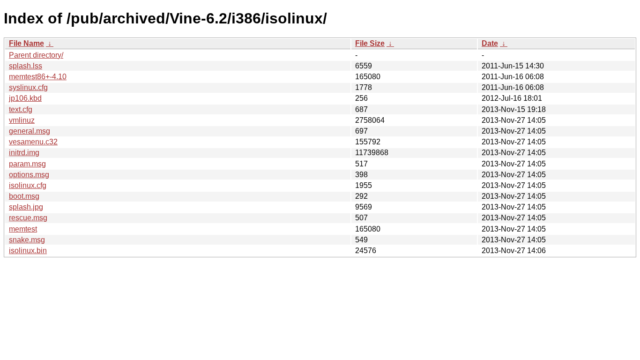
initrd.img (24, 153)
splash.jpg (26, 207)
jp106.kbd (25, 98)
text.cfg (20, 109)
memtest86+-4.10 (38, 77)
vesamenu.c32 (33, 142)
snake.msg (27, 240)
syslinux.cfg (28, 87)
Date (490, 43)
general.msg (29, 131)
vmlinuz (22, 120)
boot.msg (24, 196)
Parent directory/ (36, 55)
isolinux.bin (28, 251)
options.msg (29, 175)
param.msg (27, 164)
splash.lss (25, 66)
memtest (23, 229)
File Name (26, 43)
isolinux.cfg (27, 185)
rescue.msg (28, 218)
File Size (370, 43)
